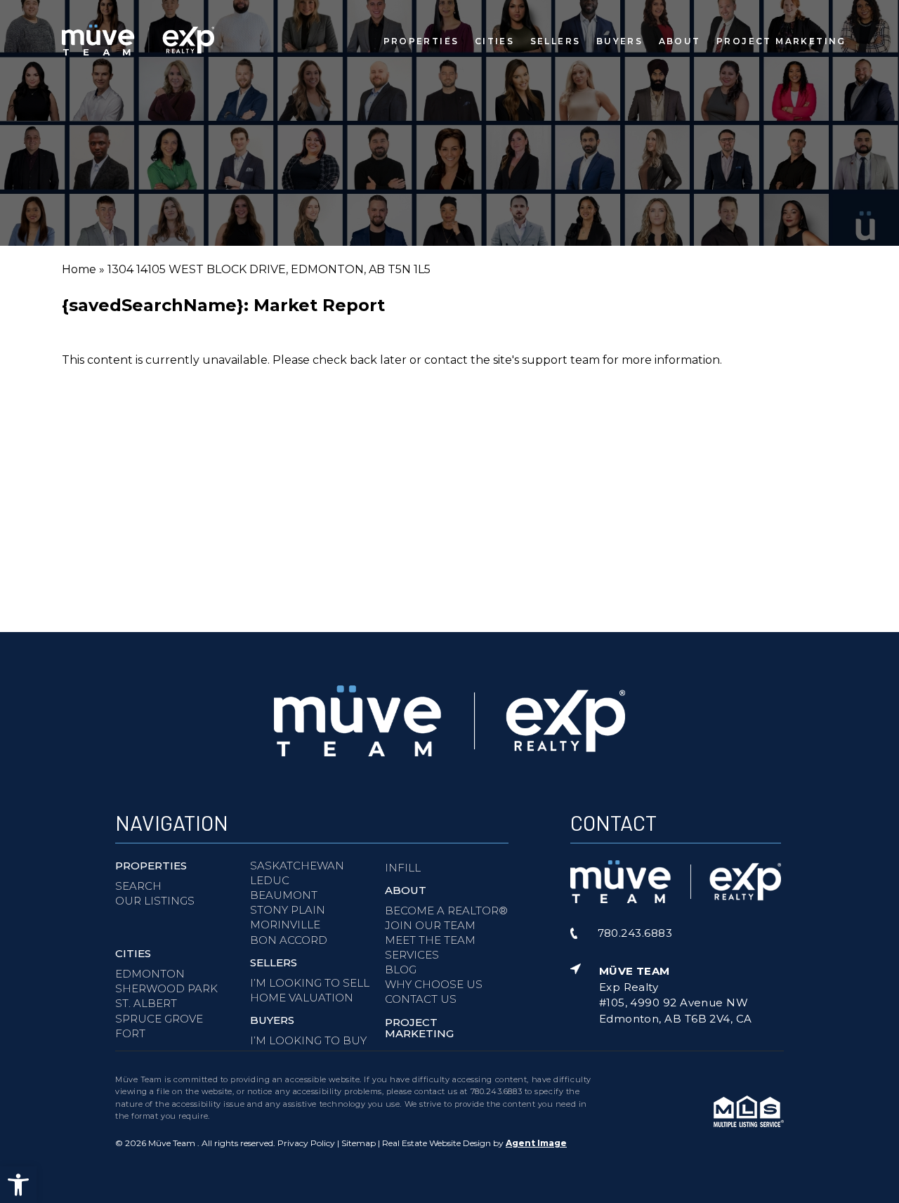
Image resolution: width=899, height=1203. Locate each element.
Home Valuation (301, 997)
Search (138, 886)
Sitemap (358, 1143)
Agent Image (536, 1143)
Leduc (269, 880)
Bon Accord (288, 940)
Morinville (285, 924)
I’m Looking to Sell (309, 983)
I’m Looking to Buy (308, 1040)
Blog (400, 969)
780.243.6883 (497, 1091)
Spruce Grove (159, 1018)
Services (412, 954)
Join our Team (430, 925)
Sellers (555, 40)
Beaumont (283, 895)
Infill (403, 867)
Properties (421, 40)
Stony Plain (287, 909)
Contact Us (421, 999)
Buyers (619, 40)
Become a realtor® (446, 910)
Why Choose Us (434, 984)
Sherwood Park (166, 988)
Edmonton (150, 973)
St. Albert (146, 1003)
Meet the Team (430, 940)
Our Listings (155, 900)
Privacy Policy (306, 1143)
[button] (18, 1184)
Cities (494, 40)
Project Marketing (781, 40)
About (680, 40)
